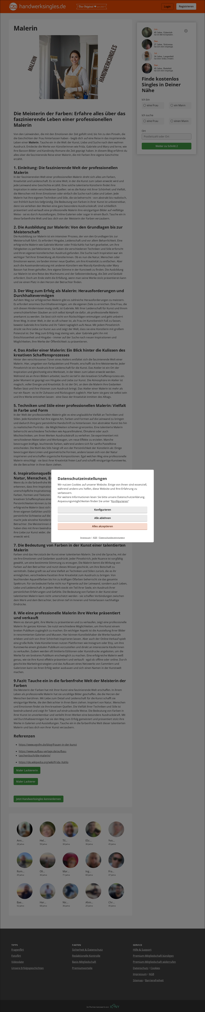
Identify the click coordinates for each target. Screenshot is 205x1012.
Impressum (85, 537)
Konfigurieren (119, 501)
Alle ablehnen (102, 518)
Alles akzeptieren (102, 526)
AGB (95, 537)
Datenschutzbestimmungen (112, 537)
